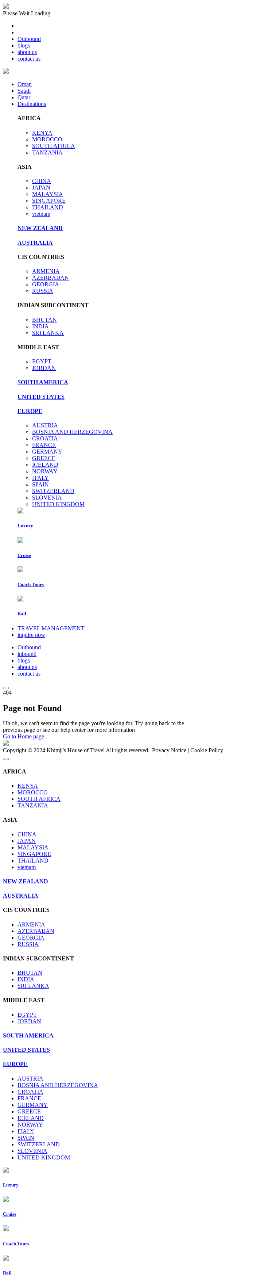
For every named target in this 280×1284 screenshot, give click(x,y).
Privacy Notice (169, 750)
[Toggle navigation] (6, 688)
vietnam (41, 214)
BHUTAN (44, 320)
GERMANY (47, 451)
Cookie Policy (206, 750)
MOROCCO (47, 139)
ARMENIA (46, 271)
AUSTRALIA (35, 243)
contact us (29, 59)
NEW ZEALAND (40, 228)
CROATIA (45, 438)
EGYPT (41, 361)
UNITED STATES (41, 397)
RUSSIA (42, 291)
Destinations (32, 104)
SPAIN (40, 484)
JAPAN (41, 187)
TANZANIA (47, 152)
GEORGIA (45, 284)
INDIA (40, 326)
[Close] (6, 759)
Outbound (29, 39)
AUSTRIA (45, 425)
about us (27, 52)
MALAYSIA (47, 194)
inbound (27, 654)
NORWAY (45, 471)
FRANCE (44, 445)
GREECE (43, 458)
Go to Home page (23, 736)
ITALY (40, 478)
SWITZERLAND (53, 491)
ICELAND (45, 465)
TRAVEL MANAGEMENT (51, 628)
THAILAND (47, 207)
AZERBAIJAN (50, 278)
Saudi (24, 91)
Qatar (24, 97)
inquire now (31, 635)
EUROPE (30, 411)
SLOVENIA (47, 497)
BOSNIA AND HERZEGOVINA (72, 432)
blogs (24, 45)
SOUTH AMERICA (43, 382)
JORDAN (44, 368)
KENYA (42, 133)
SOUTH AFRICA (53, 146)
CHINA (41, 181)
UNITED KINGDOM (58, 504)
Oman (25, 84)
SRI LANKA (48, 333)
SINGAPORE (49, 201)
